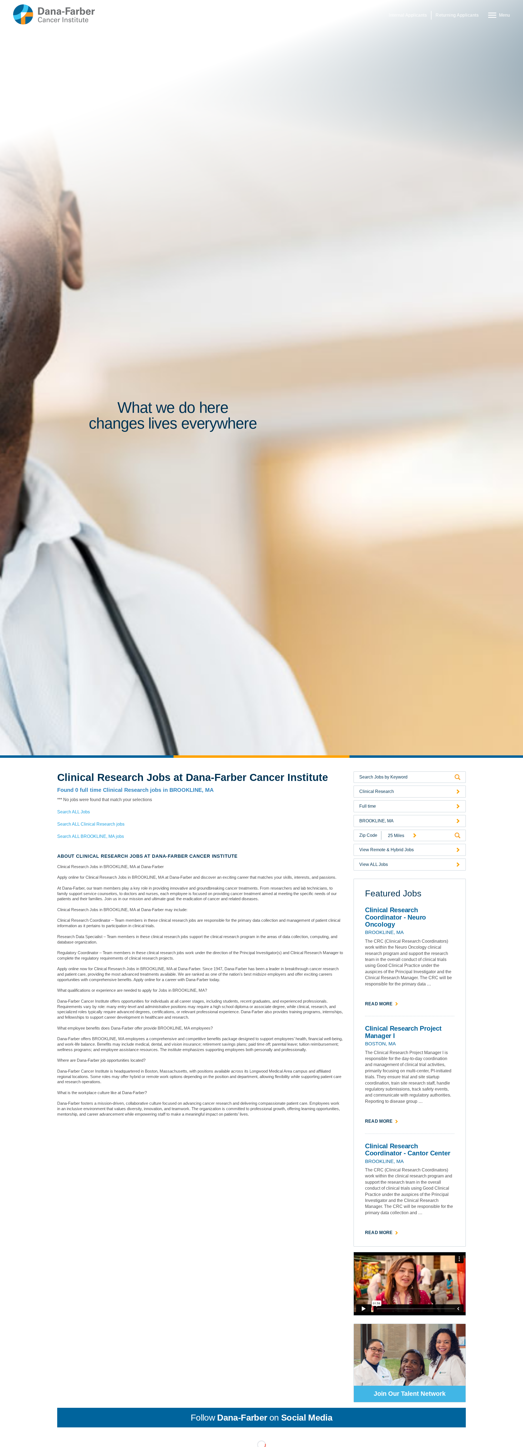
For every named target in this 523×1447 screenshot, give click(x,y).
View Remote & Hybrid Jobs (386, 849)
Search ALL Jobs (73, 812)
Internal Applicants (408, 15)
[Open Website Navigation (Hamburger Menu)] (497, 14)
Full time (367, 806)
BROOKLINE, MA (376, 821)
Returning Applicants (457, 15)
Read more (381, 1004)
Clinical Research (376, 791)
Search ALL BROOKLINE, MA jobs (90, 836)
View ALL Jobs (373, 864)
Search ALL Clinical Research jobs (90, 824)
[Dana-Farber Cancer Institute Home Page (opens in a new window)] (54, 14)
